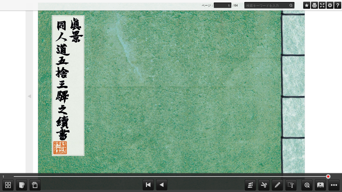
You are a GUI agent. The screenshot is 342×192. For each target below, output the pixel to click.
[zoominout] (306, 185)
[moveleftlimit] (148, 184)
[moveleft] (161, 184)
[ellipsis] (333, 185)
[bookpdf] (35, 185)
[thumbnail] (8, 185)
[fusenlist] (21, 185)
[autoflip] (320, 185)
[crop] (263, 185)
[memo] (277, 185)
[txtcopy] (290, 185)
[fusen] (250, 185)
